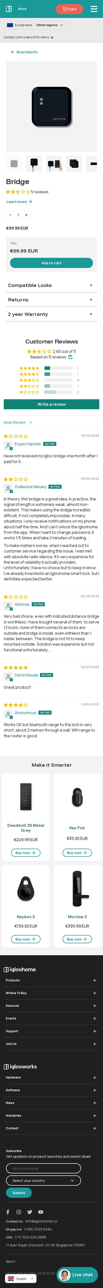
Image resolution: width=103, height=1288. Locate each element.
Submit (18, 1192)
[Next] (90, 106)
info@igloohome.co (42, 1221)
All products (27, 52)
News (10, 1103)
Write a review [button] (52, 404)
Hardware (13, 1077)
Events (11, 1018)
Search (11, 1261)
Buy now (23, 852)
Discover (12, 1006)
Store (22, 9)
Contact (12, 1128)
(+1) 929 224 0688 (30, 1237)
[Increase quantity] (26, 215)
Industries (13, 1115)
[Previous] (13, 106)
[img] (16, 436)
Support (12, 1031)
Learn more (17, 201)
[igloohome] (9, 9)
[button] (18, 192)
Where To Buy (16, 993)
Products (13, 980)
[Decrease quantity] (10, 215)
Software (13, 1090)
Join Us (11, 1044)
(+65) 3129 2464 (38, 1229)
